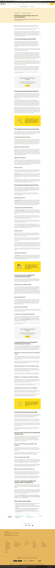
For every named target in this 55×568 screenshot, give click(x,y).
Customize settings (50, 566)
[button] (34, 4)
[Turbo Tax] (5, 0)
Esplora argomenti (32, 6)
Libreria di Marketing (24, 6)
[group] (34, 4)
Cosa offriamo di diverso (8, 547)
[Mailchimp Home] (3, 4)
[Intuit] (2, 0)
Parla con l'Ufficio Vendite (44, 546)
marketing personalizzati (25, 496)
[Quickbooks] (11, 0)
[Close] (53, 566)
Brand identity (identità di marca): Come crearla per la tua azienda (11, 532)
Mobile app (6, 552)
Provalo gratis (27, 85)
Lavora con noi (34, 546)
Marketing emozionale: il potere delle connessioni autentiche (11, 535)
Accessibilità (34, 547)
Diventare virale (16, 173)
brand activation (17, 255)
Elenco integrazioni (16, 546)
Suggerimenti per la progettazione (18, 517)
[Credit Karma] (8, 0)
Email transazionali (7, 546)
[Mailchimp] (15, 0)
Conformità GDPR (7, 548)
